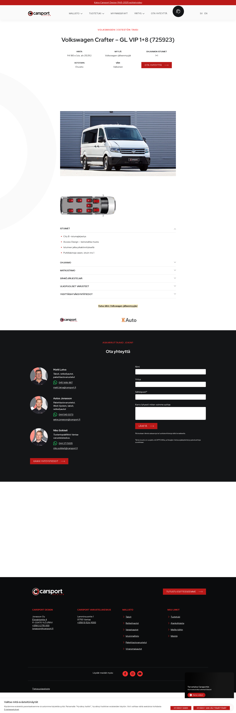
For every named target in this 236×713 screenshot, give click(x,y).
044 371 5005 (66, 480)
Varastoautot (132, 650)
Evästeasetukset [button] (11, 709)
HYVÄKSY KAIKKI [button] (181, 708)
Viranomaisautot (134, 669)
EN (205, 13)
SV (201, 13)
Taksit (128, 637)
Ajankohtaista (177, 643)
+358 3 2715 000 (40, 646)
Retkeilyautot (132, 643)
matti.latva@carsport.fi (64, 424)
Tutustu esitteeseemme (181, 612)
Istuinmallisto (132, 656)
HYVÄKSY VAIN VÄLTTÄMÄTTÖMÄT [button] (211, 708)
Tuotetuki (175, 637)
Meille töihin (177, 650)
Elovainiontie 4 (39, 640)
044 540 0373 (66, 451)
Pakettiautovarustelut (136, 663)
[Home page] (47, 613)
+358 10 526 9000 (86, 643)
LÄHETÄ (143, 463)
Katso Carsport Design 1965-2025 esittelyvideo (118, 2)
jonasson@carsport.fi (42, 649)
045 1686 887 (66, 419)
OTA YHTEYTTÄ (153, 65)
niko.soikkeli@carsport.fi (65, 485)
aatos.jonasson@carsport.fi (66, 456)
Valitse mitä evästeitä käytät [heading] (21, 702)
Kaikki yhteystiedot (45, 498)
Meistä (174, 656)
